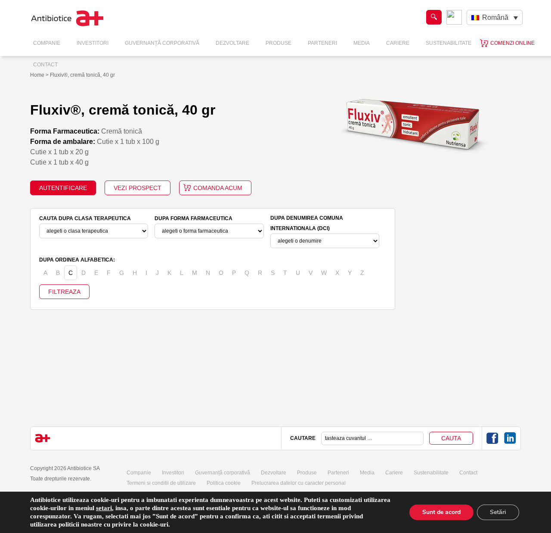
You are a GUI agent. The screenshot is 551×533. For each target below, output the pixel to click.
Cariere (397, 43)
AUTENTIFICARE (63, 187)
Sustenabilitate (448, 43)
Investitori (92, 43)
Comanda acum (217, 187)
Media (361, 43)
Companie (46, 43)
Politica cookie (224, 483)
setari (104, 508)
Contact (45, 65)
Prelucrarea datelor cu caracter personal (298, 483)
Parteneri (322, 43)
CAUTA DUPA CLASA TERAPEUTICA (85, 218)
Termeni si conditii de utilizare (161, 483)
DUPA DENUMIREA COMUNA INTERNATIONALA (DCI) (306, 223)
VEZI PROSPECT (137, 187)
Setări (498, 512)
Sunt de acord (441, 512)
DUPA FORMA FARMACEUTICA (193, 218)
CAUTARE (303, 438)
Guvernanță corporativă (222, 473)
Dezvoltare (232, 43)
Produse (278, 43)
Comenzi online (512, 43)
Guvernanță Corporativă (162, 43)
